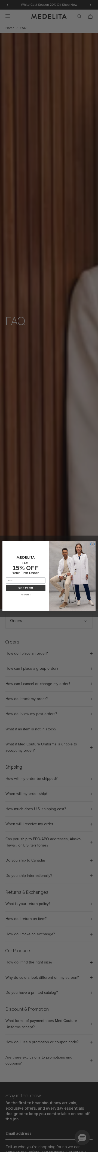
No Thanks (25, 594)
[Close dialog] (92, 544)
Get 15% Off (25, 587)
